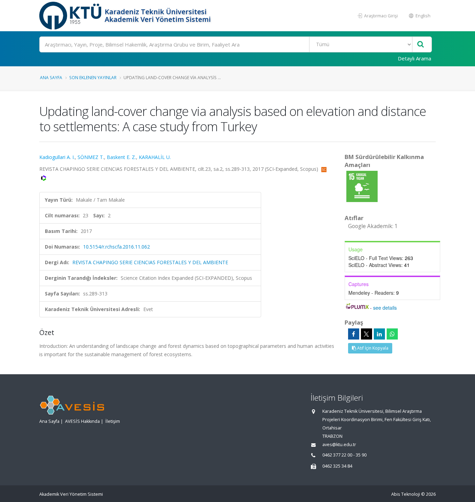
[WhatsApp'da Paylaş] (392, 334)
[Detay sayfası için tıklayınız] (362, 186)
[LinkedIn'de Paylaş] (379, 334)
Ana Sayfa (51, 77)
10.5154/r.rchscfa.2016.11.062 (116, 246)
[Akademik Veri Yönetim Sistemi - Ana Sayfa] (71, 15)
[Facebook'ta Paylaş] (353, 334)
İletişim (112, 421)
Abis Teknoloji (405, 494)
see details (385, 307)
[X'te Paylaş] (366, 334)
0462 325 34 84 (337, 466)
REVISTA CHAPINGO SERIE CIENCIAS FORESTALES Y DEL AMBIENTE (150, 262)
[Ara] (420, 44)
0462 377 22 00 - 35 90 (344, 455)
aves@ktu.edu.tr (339, 444)
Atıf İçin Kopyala (372, 348)
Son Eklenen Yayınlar (92, 77)
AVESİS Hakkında (82, 421)
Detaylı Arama (414, 58)
